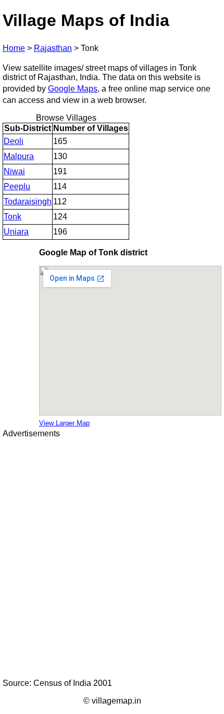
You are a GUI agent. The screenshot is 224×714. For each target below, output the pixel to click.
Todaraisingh (28, 201)
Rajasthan (53, 48)
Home (14, 48)
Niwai (14, 171)
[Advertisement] (112, 558)
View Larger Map (64, 423)
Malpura (19, 156)
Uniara (16, 231)
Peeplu (17, 186)
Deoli (13, 141)
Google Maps (72, 88)
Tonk (12, 216)
